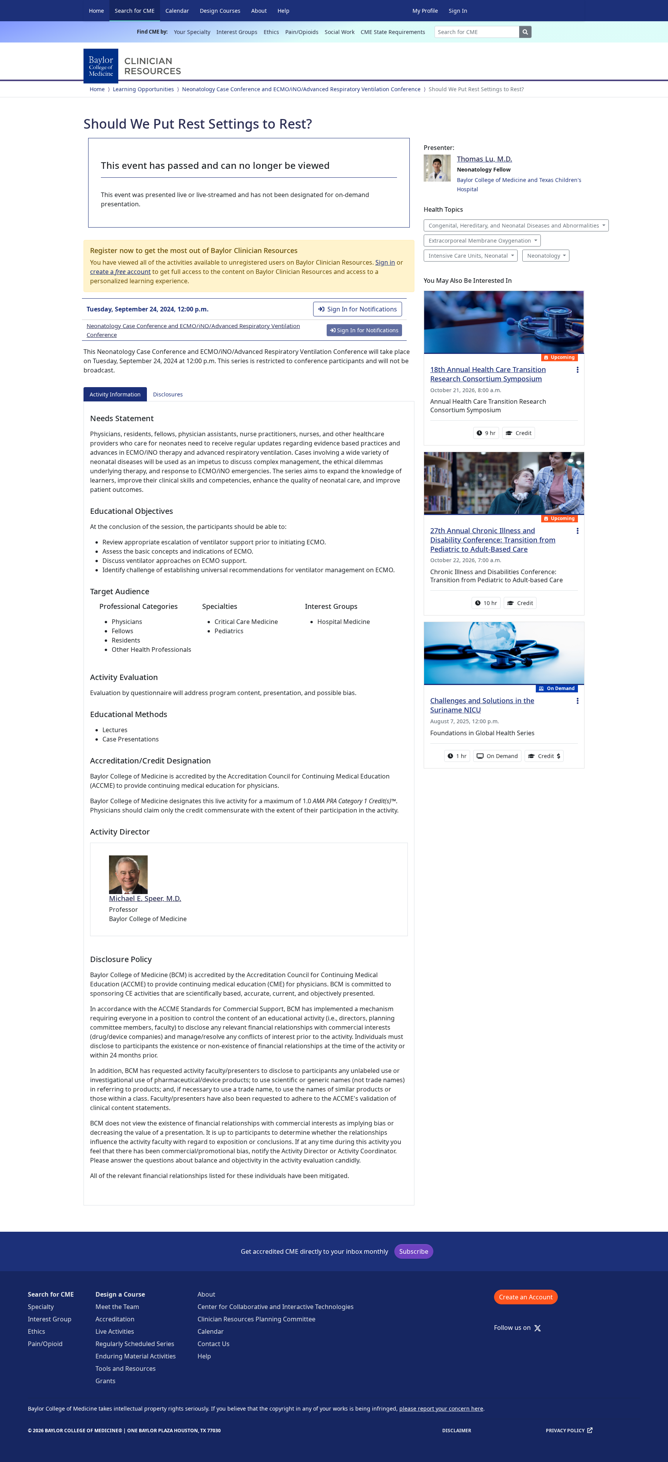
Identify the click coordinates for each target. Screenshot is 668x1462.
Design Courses (220, 10)
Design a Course (120, 1294)
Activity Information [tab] (115, 394)
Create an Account (526, 1297)
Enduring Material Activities (135, 1356)
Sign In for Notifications (362, 309)
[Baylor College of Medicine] (134, 66)
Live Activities (114, 1331)
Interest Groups (236, 32)
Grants (105, 1381)
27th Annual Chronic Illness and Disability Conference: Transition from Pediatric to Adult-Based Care (493, 540)
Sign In (458, 10)
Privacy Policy (565, 1430)
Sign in (385, 262)
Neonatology (544, 255)
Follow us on (514, 1327)
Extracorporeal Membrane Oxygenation (480, 240)
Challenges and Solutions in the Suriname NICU (482, 705)
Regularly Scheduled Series (134, 1344)
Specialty (41, 1306)
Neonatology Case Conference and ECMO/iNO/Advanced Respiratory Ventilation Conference (301, 89)
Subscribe (413, 1251)
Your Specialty (192, 32)
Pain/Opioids (302, 32)
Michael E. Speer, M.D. (145, 898)
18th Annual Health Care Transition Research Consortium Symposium (488, 374)
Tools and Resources (125, 1368)
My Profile (425, 10)
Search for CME (137, 10)
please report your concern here (441, 1408)
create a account (120, 271)
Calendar (177, 10)
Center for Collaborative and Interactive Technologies (276, 1306)
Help (284, 10)
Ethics (271, 32)
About (259, 10)
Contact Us (214, 1344)
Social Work (339, 32)
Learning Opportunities (143, 89)
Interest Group (50, 1319)
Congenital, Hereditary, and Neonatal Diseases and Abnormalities (514, 225)
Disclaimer (456, 1430)
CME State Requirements (393, 32)
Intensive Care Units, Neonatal (468, 255)
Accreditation (115, 1319)
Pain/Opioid (45, 1344)
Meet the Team (117, 1306)
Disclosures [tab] (168, 394)
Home (96, 10)
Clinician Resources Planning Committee (256, 1319)
